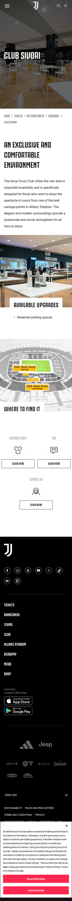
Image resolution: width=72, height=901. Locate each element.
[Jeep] (45, 744)
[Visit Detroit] (60, 764)
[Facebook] (7, 570)
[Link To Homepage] (35, 6)
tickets (18, 115)
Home (7, 115)
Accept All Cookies (36, 878)
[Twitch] (17, 581)
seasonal (53, 115)
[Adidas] (27, 744)
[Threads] (28, 570)
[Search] (58, 6)
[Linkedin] (7, 581)
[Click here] (18, 450)
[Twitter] (49, 570)
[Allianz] (12, 764)
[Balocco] (12, 775)
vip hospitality (35, 115)
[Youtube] (38, 570)
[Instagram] (17, 570)
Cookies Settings (36, 890)
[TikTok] (59, 570)
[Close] (66, 825)
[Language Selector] (66, 796)
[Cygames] (44, 764)
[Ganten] (28, 775)
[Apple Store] (18, 701)
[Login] (65, 6)
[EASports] (28, 764)
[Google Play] (18, 710)
